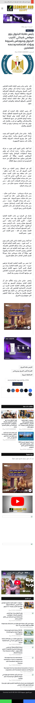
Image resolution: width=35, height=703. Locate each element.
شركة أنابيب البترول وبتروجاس (22, 371)
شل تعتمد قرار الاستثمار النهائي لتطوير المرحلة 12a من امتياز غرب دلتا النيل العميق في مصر (9, 435)
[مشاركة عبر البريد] (8, 390)
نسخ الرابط (17, 384)
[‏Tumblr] (21, 390)
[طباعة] (30, 394)
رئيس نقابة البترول (25, 367)
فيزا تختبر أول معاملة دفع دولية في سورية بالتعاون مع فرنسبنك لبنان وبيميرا (12, 676)
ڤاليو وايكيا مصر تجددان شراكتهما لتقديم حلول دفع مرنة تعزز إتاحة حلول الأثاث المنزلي (18, 684)
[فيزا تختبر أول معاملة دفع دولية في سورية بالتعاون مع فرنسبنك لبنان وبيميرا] (29, 677)
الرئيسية (30, 26)
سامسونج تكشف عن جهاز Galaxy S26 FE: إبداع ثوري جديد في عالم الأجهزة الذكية (12, 641)
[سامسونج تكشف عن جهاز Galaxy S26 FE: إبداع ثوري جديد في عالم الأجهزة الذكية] (29, 641)
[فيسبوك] (30, 390)
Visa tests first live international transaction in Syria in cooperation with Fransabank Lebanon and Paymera (13, 660)
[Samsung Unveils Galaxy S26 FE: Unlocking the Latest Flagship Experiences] (29, 632)
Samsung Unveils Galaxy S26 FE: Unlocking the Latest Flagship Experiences (13, 632)
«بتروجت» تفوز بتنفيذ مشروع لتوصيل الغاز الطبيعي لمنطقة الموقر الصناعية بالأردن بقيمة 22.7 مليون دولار (26, 423)
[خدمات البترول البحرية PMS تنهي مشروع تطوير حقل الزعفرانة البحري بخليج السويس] (26, 436)
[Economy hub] (20, 8)
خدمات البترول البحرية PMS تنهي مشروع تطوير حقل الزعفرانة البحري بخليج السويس (26, 444)
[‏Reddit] (17, 390)
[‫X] (26, 390)
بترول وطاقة (24, 26)
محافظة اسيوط (26, 375)
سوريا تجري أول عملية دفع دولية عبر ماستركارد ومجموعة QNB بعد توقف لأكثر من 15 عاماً (18, 624)
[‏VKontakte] (13, 390)
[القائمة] (2, 9)
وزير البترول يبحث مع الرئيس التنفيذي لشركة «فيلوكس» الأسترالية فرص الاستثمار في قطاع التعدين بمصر (9, 423)
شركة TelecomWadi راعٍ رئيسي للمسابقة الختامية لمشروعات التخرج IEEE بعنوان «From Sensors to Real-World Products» (12, 650)
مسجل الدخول (22, 458)
